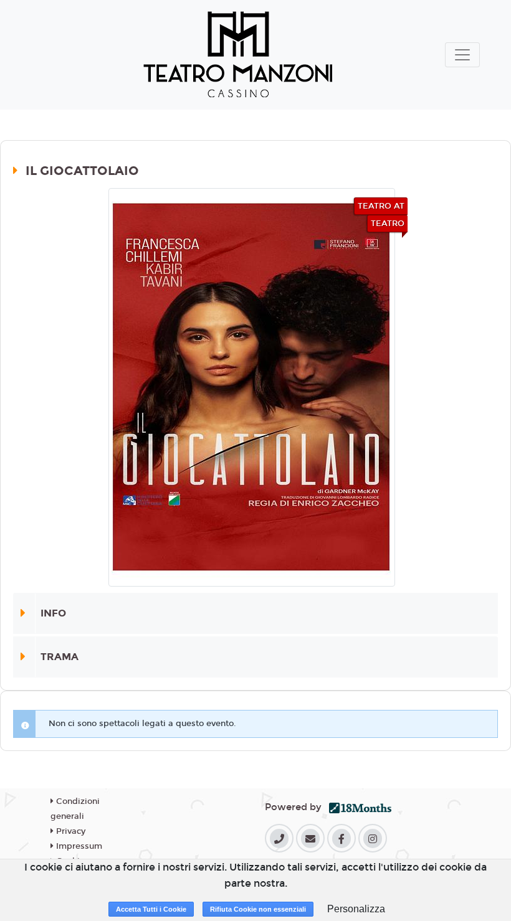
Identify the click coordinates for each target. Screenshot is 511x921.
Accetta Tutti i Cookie (151, 909)
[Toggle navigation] (462, 54)
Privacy (69, 831)
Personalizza (356, 909)
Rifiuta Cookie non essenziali (258, 909)
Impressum (78, 846)
